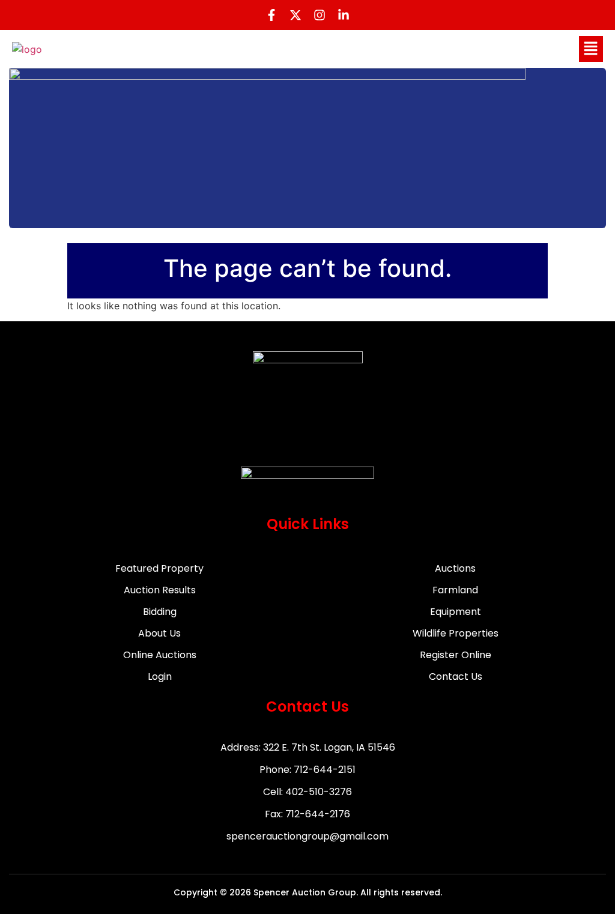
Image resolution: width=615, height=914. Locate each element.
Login (160, 676)
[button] (591, 49)
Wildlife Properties (455, 633)
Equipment (455, 612)
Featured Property (159, 568)
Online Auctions (159, 655)
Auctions (455, 568)
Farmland (455, 590)
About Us (159, 633)
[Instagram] (320, 15)
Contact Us (455, 676)
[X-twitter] (295, 15)
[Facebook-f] (271, 15)
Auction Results (160, 590)
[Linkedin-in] (344, 15)
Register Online (455, 655)
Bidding (160, 612)
